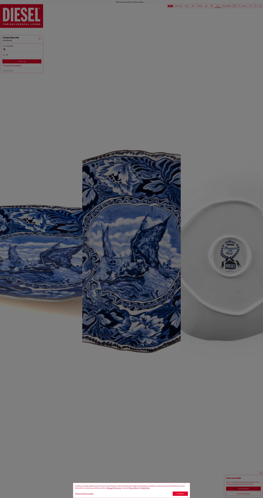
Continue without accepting (84, 494)
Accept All (180, 494)
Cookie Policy (145, 488)
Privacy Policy (133, 488)
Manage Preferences (114, 488)
